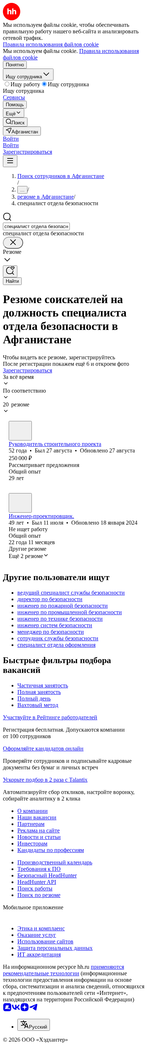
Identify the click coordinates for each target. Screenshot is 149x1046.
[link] (15, 122)
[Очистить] (13, 243)
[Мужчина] (20, 431)
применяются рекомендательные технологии (63, 970)
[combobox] (36, 226)
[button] (11, 139)
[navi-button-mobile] (10, 161)
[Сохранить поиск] (10, 271)
